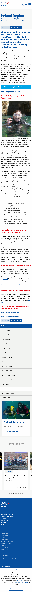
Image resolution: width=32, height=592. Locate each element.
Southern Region (6, 339)
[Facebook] (14, 27)
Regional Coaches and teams (9, 20)
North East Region (7, 366)
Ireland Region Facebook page (10, 312)
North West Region (7, 370)
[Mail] (11, 27)
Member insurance (6, 561)
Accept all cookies (16, 588)
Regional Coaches (8, 326)
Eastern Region (6, 348)
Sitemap (3, 545)
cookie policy (20, 580)
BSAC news (9, 471)
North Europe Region (8, 393)
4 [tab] (15, 493)
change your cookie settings (21, 582)
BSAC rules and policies (7, 541)
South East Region (7, 335)
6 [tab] (18, 493)
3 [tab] (13, 493)
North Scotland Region (8, 375)
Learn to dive (4, 533)
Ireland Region (6, 388)
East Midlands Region (8, 352)
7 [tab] (20, 493)
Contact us (4, 537)
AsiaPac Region (6, 397)
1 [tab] (9, 493)
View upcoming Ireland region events (16, 87)
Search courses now (12, 431)
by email (5, 279)
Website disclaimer (6, 543)
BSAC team (20, 19)
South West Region (7, 343)
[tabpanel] (16, 471)
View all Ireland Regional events (10, 284)
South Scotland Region (8, 379)
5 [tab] (16, 493)
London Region (6, 330)
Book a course (5, 557)
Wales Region (5, 384)
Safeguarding (4, 549)
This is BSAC (12, 19)
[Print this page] (20, 27)
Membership (4, 535)
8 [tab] (22, 493)
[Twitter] (17, 27)
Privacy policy (5, 555)
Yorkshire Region (6, 361)
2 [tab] (11, 493)
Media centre (4, 539)
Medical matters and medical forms (11, 559)
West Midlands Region (8, 357)
